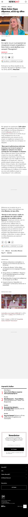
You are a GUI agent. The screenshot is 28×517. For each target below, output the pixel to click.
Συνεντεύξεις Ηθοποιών (16, 250)
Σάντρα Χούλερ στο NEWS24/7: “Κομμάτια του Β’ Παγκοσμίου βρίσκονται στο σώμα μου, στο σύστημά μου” (14, 274)
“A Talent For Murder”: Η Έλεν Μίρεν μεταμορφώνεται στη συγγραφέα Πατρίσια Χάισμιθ (14, 269)
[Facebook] (2, 57)
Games (7, 319)
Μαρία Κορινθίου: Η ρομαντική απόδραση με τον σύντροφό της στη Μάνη (14, 279)
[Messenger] (9, 57)
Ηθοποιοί (10, 6)
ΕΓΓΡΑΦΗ (14, 487)
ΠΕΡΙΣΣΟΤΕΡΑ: (4, 259)
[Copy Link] (12, 57)
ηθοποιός (9, 132)
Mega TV (3, 252)
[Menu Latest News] (26, 1)
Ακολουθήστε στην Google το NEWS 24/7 (11, 313)
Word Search (14, 320)
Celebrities (4, 6)
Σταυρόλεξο (20, 319)
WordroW (7, 320)
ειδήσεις (11, 314)
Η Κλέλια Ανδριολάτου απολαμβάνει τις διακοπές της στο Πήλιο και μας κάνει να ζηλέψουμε (14, 263)
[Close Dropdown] (26, 467)
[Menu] (2, 1)
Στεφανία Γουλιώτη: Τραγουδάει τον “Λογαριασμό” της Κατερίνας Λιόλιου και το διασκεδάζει (14, 283)
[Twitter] (6, 57)
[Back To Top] (25, 506)
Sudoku (3, 320)
